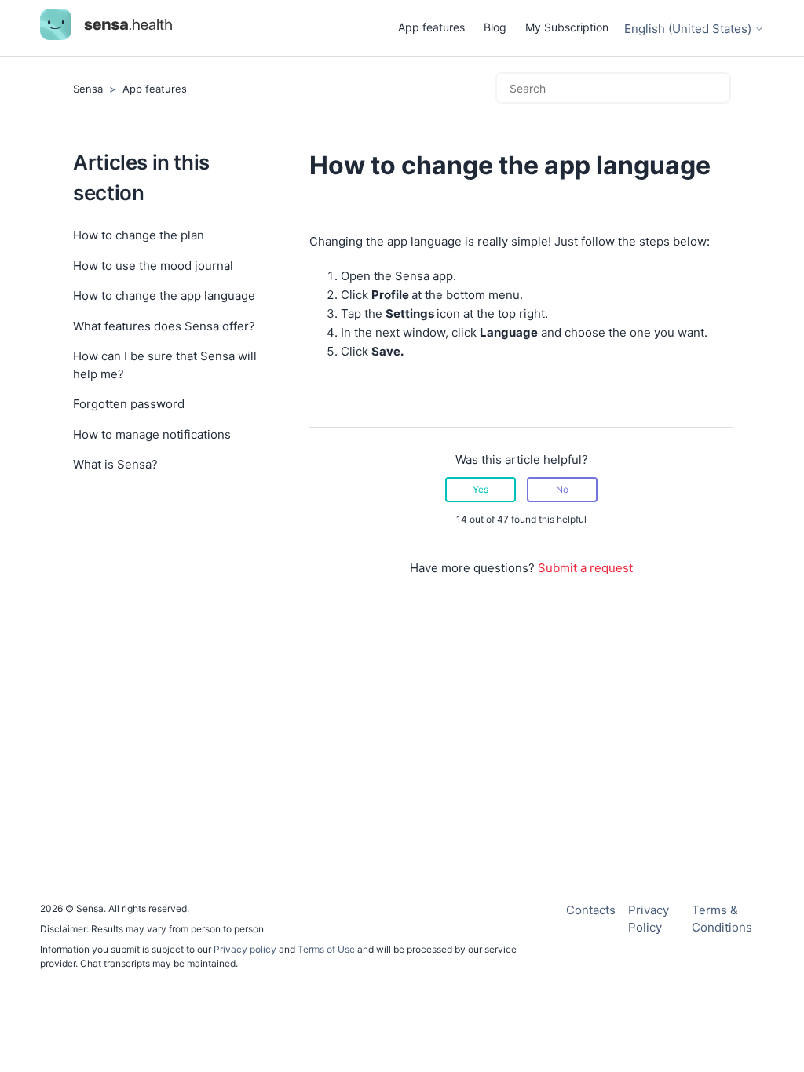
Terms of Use (326, 949)
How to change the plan (138, 235)
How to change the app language (164, 295)
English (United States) (689, 28)
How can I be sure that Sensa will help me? (165, 364)
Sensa (88, 88)
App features (431, 27)
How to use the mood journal (153, 265)
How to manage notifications (152, 434)
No (562, 489)
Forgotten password (129, 403)
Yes (480, 489)
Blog (495, 27)
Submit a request (585, 567)
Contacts (591, 909)
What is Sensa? (115, 464)
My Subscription (566, 27)
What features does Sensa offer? (164, 326)
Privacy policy (246, 949)
